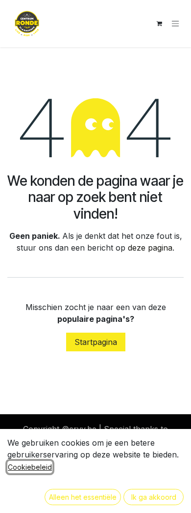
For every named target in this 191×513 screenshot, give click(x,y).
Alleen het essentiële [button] (83, 497)
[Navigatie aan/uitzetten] (175, 23)
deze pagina (150, 248)
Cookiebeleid (30, 467)
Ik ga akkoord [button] (153, 497)
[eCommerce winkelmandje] (159, 23)
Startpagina (95, 342)
